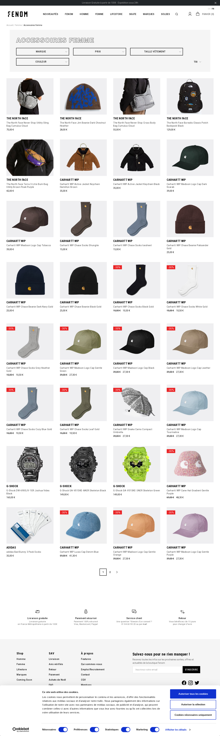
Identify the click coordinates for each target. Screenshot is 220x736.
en (209, 9)
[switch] (94, 729)
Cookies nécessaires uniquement (193, 715)
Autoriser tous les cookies (193, 693)
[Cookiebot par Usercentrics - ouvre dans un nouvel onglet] (21, 729)
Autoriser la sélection (193, 704)
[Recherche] (176, 14)
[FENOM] (17, 14)
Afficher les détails (176, 729)
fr (213, 9)
